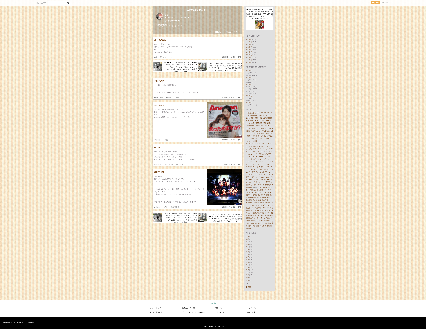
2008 (247, 280)
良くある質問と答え (157, 312)
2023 (247, 241)
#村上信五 (179, 164)
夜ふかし (158, 147)
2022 (247, 244)
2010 (247, 275)
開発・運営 (251, 312)
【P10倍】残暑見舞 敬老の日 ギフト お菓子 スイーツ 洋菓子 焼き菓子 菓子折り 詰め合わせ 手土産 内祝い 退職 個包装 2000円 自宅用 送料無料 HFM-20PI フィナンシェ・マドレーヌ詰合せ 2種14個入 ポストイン (259, 13)
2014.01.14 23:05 (228, 140)
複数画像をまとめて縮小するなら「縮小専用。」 (20, 322)
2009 (247, 277)
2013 (247, 267)
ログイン (384, 2)
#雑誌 (166, 140)
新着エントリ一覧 (188, 308)
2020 (247, 249)
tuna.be (212, 303)
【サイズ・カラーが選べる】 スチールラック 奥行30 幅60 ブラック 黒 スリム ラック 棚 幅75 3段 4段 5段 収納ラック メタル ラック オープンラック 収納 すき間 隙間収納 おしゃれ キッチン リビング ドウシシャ (225, 67)
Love (229, 32)
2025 (247, 239)
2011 (247, 272)
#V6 (155, 57)
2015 (247, 262)
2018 (247, 254)
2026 (247, 236)
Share (237, 32)
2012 (247, 270)
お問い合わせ (219, 312)
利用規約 (202, 312)
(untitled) (249, 39)
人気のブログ (219, 308)
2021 (247, 246)
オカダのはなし (161, 39)
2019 (247, 252)
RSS (249, 287)
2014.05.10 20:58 (228, 57)
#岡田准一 (163, 57)
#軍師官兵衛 (158, 97)
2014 (247, 264)
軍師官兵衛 (159, 80)
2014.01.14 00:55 (228, 164)
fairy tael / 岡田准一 (197, 10)
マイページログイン (254, 308)
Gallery (219, 32)
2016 (247, 259)
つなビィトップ (155, 308)
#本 (172, 57)
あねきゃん (159, 105)
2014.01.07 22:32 (228, 207)
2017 (247, 257)
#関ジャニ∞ (168, 164)
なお (166, 14)
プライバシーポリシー (190, 312)
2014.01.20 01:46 (228, 97)
